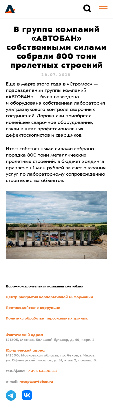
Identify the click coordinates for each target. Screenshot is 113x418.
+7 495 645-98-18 (41, 371)
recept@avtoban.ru (36, 382)
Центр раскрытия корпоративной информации (49, 297)
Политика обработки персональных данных (47, 318)
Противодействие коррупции (33, 308)
